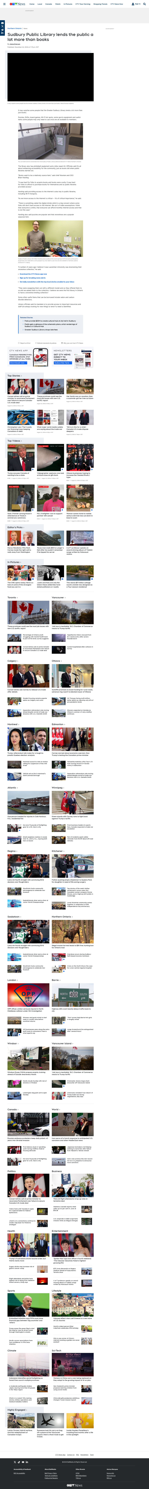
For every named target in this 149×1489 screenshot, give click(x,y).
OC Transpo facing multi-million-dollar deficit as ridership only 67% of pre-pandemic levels (80, 700)
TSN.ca (78, 1478)
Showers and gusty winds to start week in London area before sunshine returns (35, 1019)
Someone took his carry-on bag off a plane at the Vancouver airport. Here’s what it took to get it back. (50, 1433)
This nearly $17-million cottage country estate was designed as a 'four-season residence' (79, 585)
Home (31, 4)
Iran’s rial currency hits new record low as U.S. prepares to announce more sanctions (79, 1160)
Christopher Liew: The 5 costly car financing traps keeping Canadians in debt (20, 429)
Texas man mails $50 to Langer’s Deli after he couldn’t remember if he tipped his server (50, 550)
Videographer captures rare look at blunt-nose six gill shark (50, 474)
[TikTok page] (19, 1462)
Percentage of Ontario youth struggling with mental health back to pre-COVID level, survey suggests (36, 636)
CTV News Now (117, 4)
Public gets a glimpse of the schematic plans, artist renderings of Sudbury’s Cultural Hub (51, 325)
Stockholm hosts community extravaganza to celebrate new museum (34, 890)
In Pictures (68, 4)
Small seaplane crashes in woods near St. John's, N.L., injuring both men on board (35, 838)
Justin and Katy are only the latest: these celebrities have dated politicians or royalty (48, 585)
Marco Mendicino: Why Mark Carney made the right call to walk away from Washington (19, 550)
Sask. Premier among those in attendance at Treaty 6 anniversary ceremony (20, 516)
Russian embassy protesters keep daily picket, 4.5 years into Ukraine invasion (28, 1139)
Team (92, 1455)
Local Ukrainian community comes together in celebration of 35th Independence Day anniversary (79, 904)
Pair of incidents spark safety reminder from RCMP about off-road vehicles (80, 838)
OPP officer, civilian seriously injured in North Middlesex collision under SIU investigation (25, 1010)
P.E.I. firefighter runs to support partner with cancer (49, 515)
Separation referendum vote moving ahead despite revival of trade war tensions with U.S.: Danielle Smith (36, 712)
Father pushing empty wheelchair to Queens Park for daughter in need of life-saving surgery (72, 881)
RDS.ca (109, 1478)
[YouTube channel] (23, 1462)
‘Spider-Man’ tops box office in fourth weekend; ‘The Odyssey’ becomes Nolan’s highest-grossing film (72, 1261)
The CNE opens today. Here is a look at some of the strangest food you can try (20, 585)
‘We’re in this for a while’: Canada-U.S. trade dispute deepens (77, 429)
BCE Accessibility (19, 1473)
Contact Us (70, 1455)
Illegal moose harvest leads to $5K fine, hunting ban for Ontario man (73, 947)
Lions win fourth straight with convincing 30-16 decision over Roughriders (26, 881)
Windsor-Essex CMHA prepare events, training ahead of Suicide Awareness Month (26, 1073)
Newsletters (84, 1455)
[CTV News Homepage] (17, 4)
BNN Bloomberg (81, 1475)
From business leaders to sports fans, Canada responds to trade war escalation (80, 827)
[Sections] (4, 4)
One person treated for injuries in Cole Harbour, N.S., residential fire (27, 818)
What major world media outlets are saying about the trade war (50, 428)
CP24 (77, 1473)
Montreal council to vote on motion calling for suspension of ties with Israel (35, 763)
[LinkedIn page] (27, 1462)
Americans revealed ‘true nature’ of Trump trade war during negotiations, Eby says (80, 1094)
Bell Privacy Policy (51, 1473)
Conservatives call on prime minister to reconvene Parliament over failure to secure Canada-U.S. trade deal (21, 399)
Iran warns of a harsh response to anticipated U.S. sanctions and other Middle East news (72, 1139)
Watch (57, 4)
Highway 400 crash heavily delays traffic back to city (71, 1010)
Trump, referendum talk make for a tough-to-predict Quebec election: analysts (26, 754)
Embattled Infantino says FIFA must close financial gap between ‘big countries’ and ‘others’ (26, 1320)
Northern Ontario (14, 28)
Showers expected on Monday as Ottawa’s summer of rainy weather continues (79, 712)
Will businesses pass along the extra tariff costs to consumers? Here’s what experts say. (36, 1031)
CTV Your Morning (83, 4)
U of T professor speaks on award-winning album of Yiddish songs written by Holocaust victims (79, 551)
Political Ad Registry (51, 1478)
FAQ (77, 1455)
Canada (48, 4)
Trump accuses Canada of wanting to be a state (18, 474)
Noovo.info (110, 1473)
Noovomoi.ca (111, 1475)
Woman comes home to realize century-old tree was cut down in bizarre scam (79, 516)
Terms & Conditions (51, 1475)
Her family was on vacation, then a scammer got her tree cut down (79, 397)
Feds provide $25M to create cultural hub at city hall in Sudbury (50, 321)
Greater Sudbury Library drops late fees (41, 330)
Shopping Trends (100, 4)
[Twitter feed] (15, 1462)
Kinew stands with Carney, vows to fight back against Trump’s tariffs (70, 818)
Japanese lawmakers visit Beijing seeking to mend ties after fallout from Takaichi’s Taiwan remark (79, 1148)
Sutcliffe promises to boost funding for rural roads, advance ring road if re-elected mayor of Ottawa (72, 691)
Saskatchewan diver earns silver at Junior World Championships (35, 901)
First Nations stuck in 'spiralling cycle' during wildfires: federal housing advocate (34, 1148)
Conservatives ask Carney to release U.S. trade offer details (27, 691)
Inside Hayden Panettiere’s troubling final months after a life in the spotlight (79, 1432)
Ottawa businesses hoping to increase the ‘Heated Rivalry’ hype (78, 475)
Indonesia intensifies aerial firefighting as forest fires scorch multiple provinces (26, 1379)
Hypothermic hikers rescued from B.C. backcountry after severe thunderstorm (79, 636)
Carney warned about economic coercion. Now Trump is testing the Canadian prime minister (70, 754)
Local (40, 4)
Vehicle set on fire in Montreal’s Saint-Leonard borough (34, 774)
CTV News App (60, 1455)
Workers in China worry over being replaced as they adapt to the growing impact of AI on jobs (72, 1379)
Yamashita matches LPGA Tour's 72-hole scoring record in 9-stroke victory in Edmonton (80, 763)
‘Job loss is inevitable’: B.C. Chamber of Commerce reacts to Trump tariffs (72, 627)
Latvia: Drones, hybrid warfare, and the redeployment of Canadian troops (20, 1432)
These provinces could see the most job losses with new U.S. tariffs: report (49, 398)
